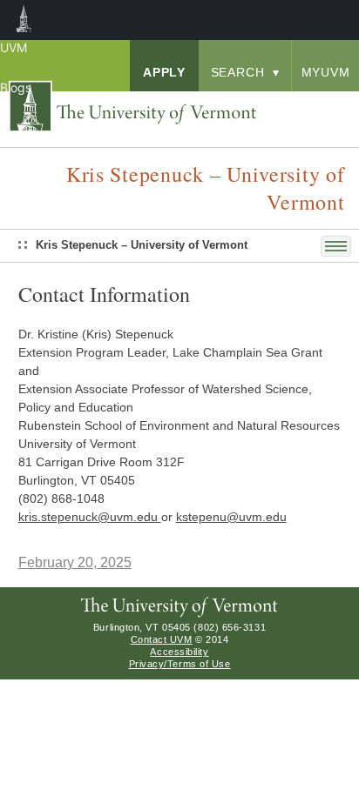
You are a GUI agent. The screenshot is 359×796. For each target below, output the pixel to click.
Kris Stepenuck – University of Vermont (141, 244)
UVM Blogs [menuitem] (24, 20)
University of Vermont (144, 107)
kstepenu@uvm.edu (231, 517)
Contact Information (104, 294)
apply (164, 72)
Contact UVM (162, 639)
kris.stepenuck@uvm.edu (89, 517)
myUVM (325, 72)
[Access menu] (340, 246)
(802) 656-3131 (229, 627)
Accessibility (179, 651)
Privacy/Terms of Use (180, 664)
